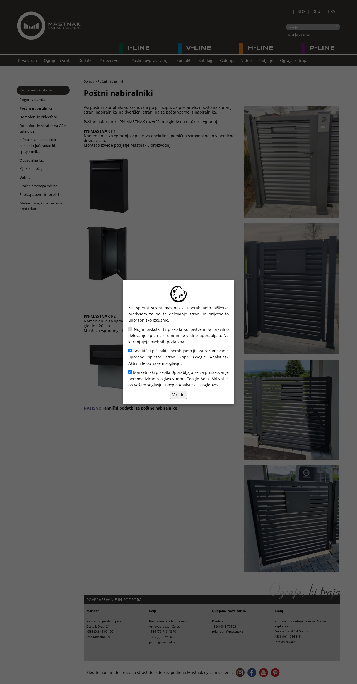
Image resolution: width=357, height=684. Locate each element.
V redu (178, 394)
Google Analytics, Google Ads (191, 384)
